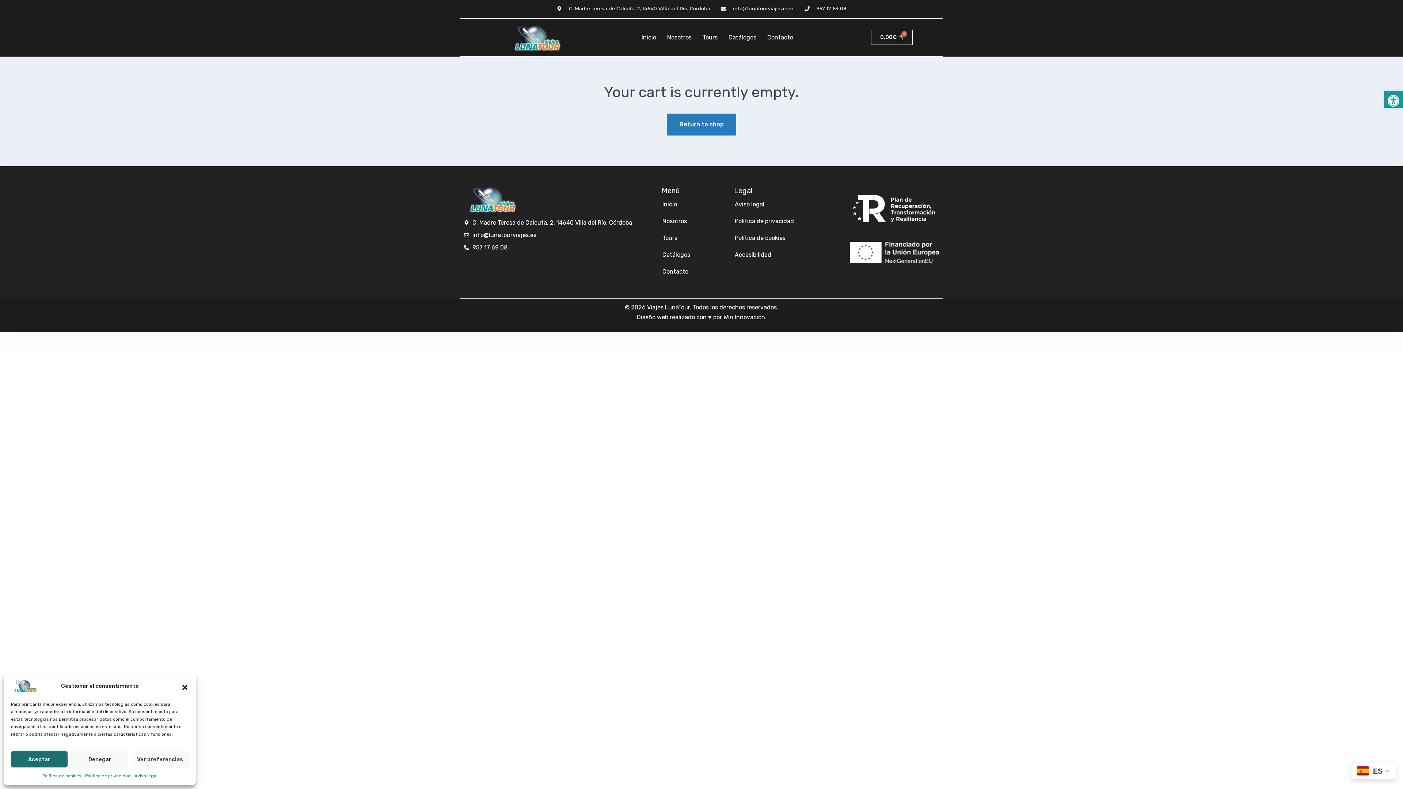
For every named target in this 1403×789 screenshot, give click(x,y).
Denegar (99, 759)
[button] (1393, 99)
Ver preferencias (160, 759)
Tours (710, 37)
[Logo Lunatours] (535, 37)
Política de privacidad (108, 775)
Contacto (780, 37)
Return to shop (702, 124)
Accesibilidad (753, 254)
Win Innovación (744, 317)
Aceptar (39, 759)
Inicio (649, 37)
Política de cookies (61, 775)
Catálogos (742, 37)
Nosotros (679, 37)
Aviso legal (145, 775)
